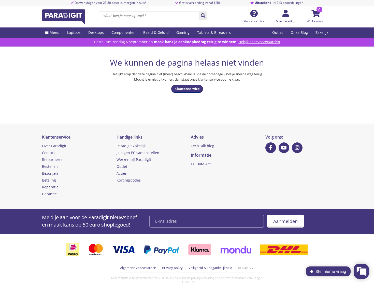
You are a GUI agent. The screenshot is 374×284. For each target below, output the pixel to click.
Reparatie (50, 187)
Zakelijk (321, 32)
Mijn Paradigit (285, 21)
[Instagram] (297, 147)
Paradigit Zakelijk (131, 145)
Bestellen (50, 166)
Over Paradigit (54, 145)
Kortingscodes (129, 180)
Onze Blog (299, 32)
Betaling (49, 180)
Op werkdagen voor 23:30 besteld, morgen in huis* (110, 3)
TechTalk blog (202, 145)
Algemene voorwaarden (138, 267)
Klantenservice (253, 21)
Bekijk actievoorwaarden (259, 41)
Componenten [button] (123, 32)
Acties (122, 173)
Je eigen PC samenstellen (138, 152)
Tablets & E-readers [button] (214, 32)
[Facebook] (270, 147)
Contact (48, 152)
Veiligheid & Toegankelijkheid (210, 267)
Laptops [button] (74, 32)
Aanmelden (285, 221)
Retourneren (53, 159)
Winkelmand (315, 21)
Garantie (49, 193)
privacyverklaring (202, 278)
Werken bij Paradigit (134, 159)
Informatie (201, 155)
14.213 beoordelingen (279, 3)
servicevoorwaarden (232, 278)
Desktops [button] (96, 32)
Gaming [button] (183, 32)
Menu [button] (55, 32)
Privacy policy (172, 267)
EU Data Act (201, 163)
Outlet (277, 32)
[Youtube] (284, 147)
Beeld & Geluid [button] (156, 32)
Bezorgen (50, 173)
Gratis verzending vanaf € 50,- (200, 3)
